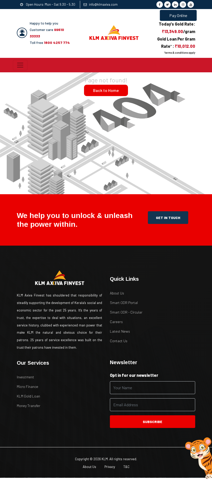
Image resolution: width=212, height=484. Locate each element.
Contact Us (118, 341)
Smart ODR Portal (124, 302)
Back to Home (106, 90)
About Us (117, 293)
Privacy (109, 467)
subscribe (152, 421)
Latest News (120, 331)
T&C (126, 467)
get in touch (168, 217)
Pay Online (178, 15)
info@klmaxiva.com (103, 4)
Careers (116, 321)
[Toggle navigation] (20, 65)
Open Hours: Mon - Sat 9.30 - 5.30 (50, 4)
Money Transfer (28, 405)
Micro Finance (27, 386)
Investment (25, 377)
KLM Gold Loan (28, 396)
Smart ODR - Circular (126, 312)
